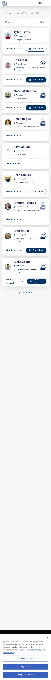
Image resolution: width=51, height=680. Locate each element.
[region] (25, 657)
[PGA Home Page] (4, 3)
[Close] (47, 638)
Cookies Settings (25, 658)
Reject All (25, 666)
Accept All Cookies (25, 674)
